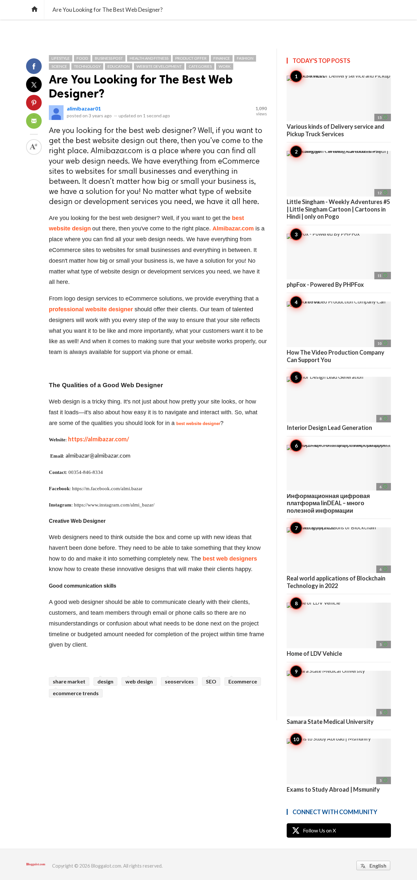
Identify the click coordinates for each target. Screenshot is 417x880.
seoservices (179, 681)
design (105, 681)
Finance (221, 58)
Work (225, 66)
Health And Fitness (149, 58)
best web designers (230, 558)
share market (69, 681)
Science (59, 66)
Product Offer (191, 58)
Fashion (245, 58)
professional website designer (91, 309)
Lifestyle (60, 58)
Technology (87, 66)
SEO (211, 681)
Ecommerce (242, 681)
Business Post (109, 58)
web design (139, 681)
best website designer (198, 423)
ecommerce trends (76, 693)
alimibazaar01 (84, 108)
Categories (200, 66)
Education (119, 66)
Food (82, 58)
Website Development (159, 66)
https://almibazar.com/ (98, 439)
